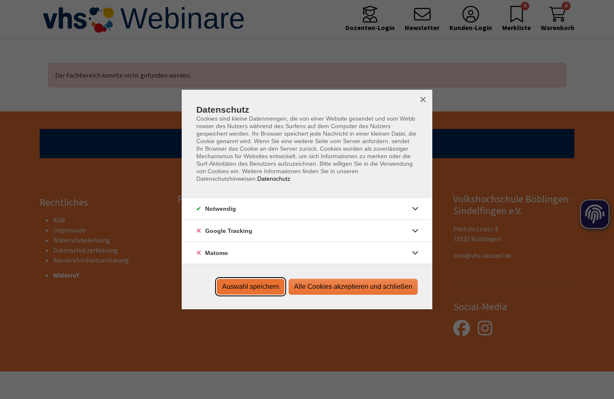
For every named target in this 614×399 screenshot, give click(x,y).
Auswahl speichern (250, 286)
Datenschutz (273, 178)
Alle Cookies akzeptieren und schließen (353, 286)
